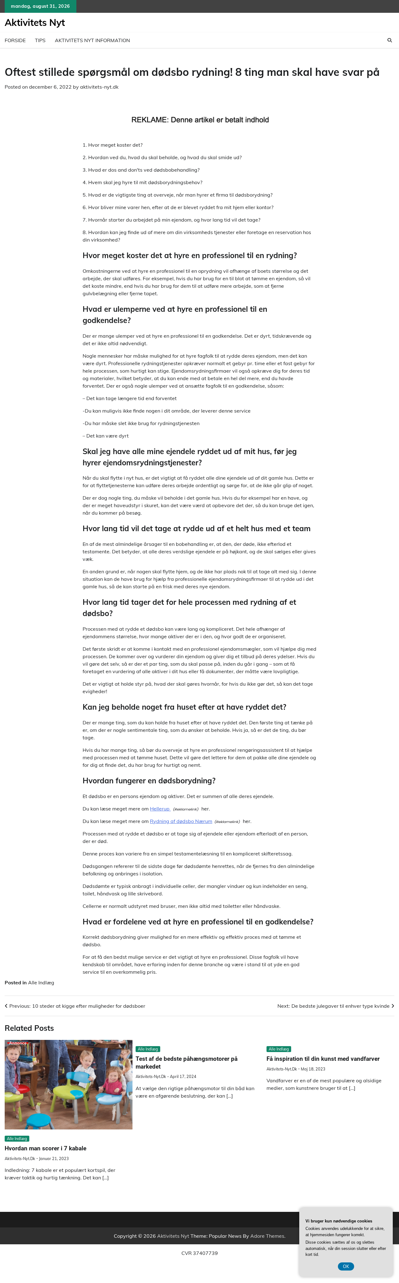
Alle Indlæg (41, 982)
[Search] (389, 40)
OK (346, 1266)
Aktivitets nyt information (92, 40)
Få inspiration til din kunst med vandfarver (323, 1058)
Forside (15, 40)
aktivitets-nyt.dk (99, 87)
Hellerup (160, 809)
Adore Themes (267, 1236)
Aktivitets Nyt (35, 22)
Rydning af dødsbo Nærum (181, 821)
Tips (40, 40)
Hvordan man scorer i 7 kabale (45, 1148)
